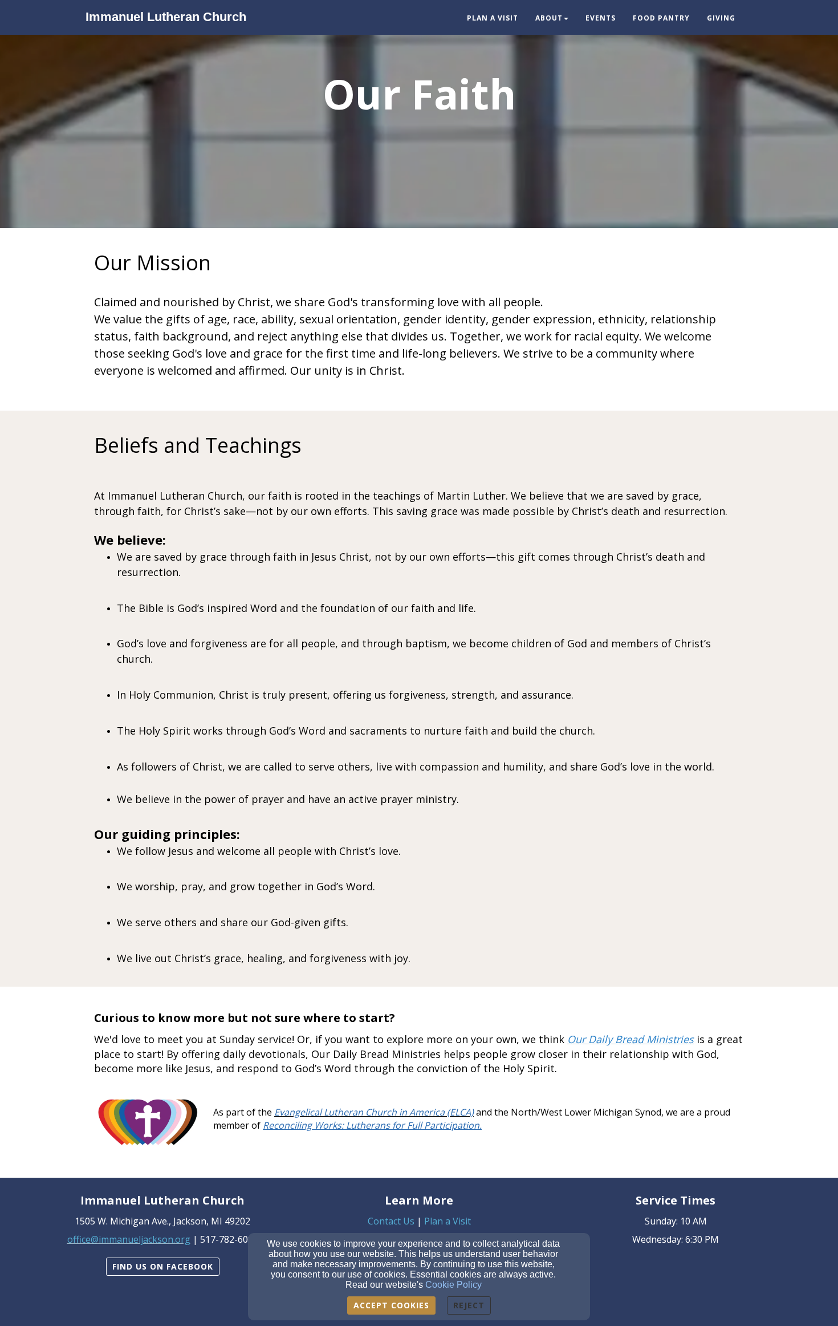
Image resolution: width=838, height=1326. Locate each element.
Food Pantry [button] (661, 18)
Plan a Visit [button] (492, 18)
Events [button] (600, 18)
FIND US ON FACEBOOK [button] (162, 1266)
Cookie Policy (453, 1284)
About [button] (549, 18)
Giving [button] (721, 18)
